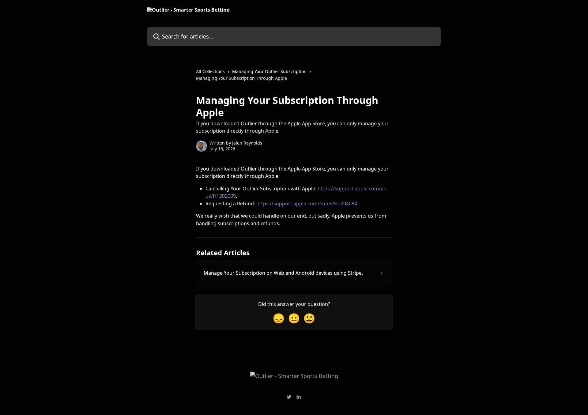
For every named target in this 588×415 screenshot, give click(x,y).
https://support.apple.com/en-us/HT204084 (306, 203)
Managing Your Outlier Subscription (269, 71)
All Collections (210, 71)
